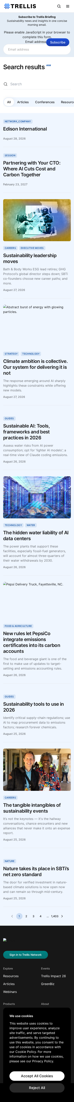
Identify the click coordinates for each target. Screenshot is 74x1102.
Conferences (45, 102)
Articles (23, 102)
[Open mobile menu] (67, 6)
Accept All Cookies (37, 1076)
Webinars (10, 992)
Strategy (11, 353)
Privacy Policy (42, 1061)
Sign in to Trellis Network (25, 954)
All (9, 102)
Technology (30, 353)
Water (31, 525)
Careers (10, 248)
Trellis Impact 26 (53, 976)
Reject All (37, 1088)
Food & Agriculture (18, 626)
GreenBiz (47, 984)
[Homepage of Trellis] (9, 942)
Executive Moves (32, 248)
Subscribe (57, 42)
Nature (10, 861)
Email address (37, 42)
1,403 (55, 916)
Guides (9, 418)
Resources (11, 976)
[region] (37, 1053)
